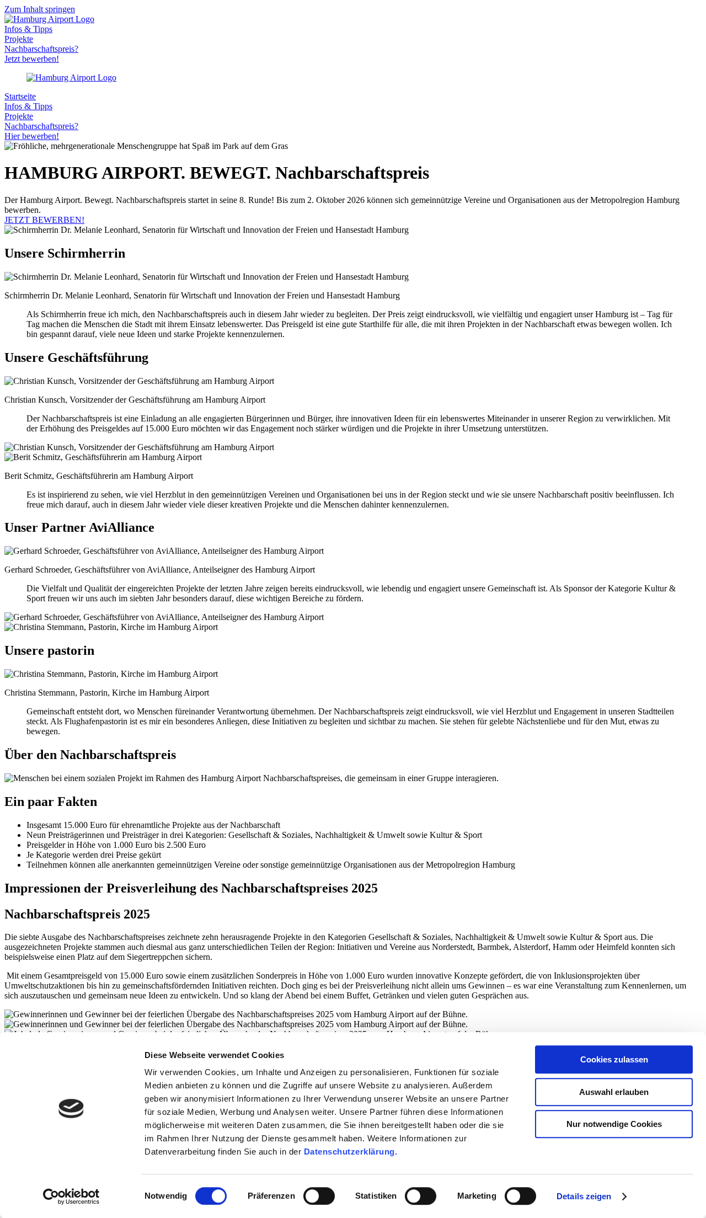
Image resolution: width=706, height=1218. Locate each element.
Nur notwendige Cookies (614, 1124)
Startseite (20, 96)
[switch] (319, 1196)
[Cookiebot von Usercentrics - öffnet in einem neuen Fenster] (71, 1196)
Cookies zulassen (614, 1059)
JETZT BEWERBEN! (44, 220)
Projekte (18, 39)
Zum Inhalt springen (39, 9)
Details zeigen (584, 1196)
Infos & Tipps (28, 29)
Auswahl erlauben (614, 1092)
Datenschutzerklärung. (351, 1151)
